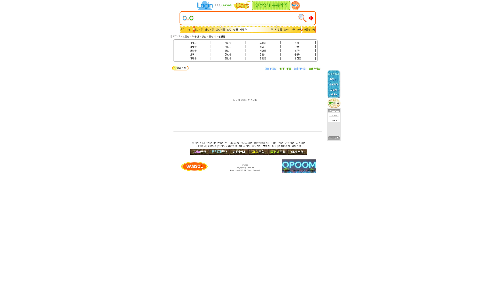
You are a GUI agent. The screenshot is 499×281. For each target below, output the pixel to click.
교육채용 (300, 142)
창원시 (262, 54)
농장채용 (218, 142)
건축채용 (289, 142)
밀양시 (262, 46)
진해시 (193, 54)
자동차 (244, 29)
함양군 (262, 58)
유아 (287, 29)
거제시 (193, 42)
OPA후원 (201, 146)
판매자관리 (284, 146)
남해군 (193, 46)
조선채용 (207, 142)
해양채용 (197, 142)
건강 (230, 29)
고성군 (262, 42)
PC (183, 29)
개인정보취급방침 (227, 146)
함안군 (228, 58)
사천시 (297, 46)
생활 (236, 29)
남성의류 (210, 29)
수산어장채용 (232, 142)
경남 (204, 36)
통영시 (212, 36)
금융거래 (256, 146)
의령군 (262, 50)
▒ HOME (175, 36)
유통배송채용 (261, 142)
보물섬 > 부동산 (190, 36)
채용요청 (296, 146)
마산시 (228, 46)
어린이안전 (244, 146)
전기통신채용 (276, 142)
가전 (189, 29)
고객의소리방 (270, 146)
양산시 (228, 50)
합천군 (297, 58)
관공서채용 (246, 142)
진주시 (297, 50)
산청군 (193, 50)
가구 (293, 29)
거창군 (228, 42)
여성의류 (198, 29)
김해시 (297, 42)
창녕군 (228, 54)
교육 (300, 29)
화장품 (279, 29)
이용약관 (212, 146)
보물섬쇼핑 (309, 29)
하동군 (193, 58)
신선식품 (221, 29)
